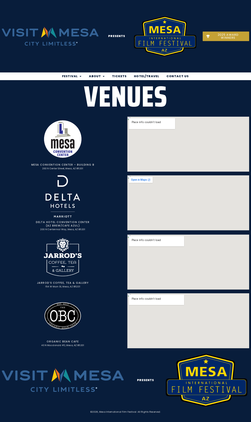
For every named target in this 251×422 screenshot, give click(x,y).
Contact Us (177, 76)
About (95, 76)
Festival (70, 76)
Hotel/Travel (146, 76)
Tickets (119, 76)
